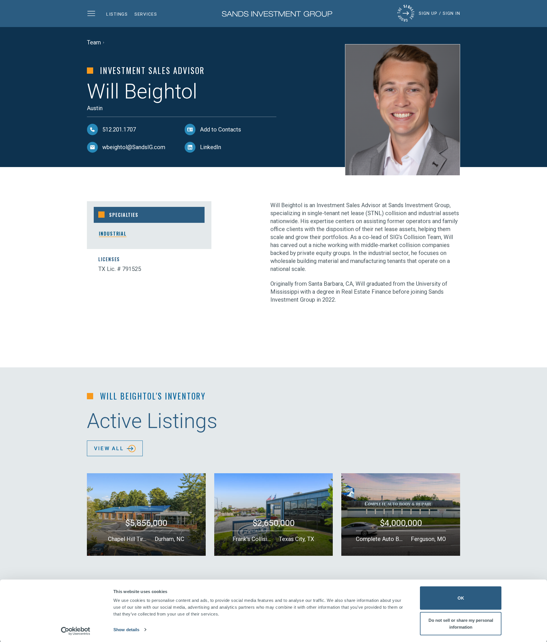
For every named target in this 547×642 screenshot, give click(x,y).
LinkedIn (210, 147)
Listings (117, 14)
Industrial (112, 233)
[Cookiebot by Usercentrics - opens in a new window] (76, 631)
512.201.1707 (119, 129)
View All (109, 448)
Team (94, 42)
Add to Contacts (220, 129)
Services (145, 14)
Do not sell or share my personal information (460, 623)
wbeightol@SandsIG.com (133, 147)
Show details (126, 629)
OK (461, 598)
